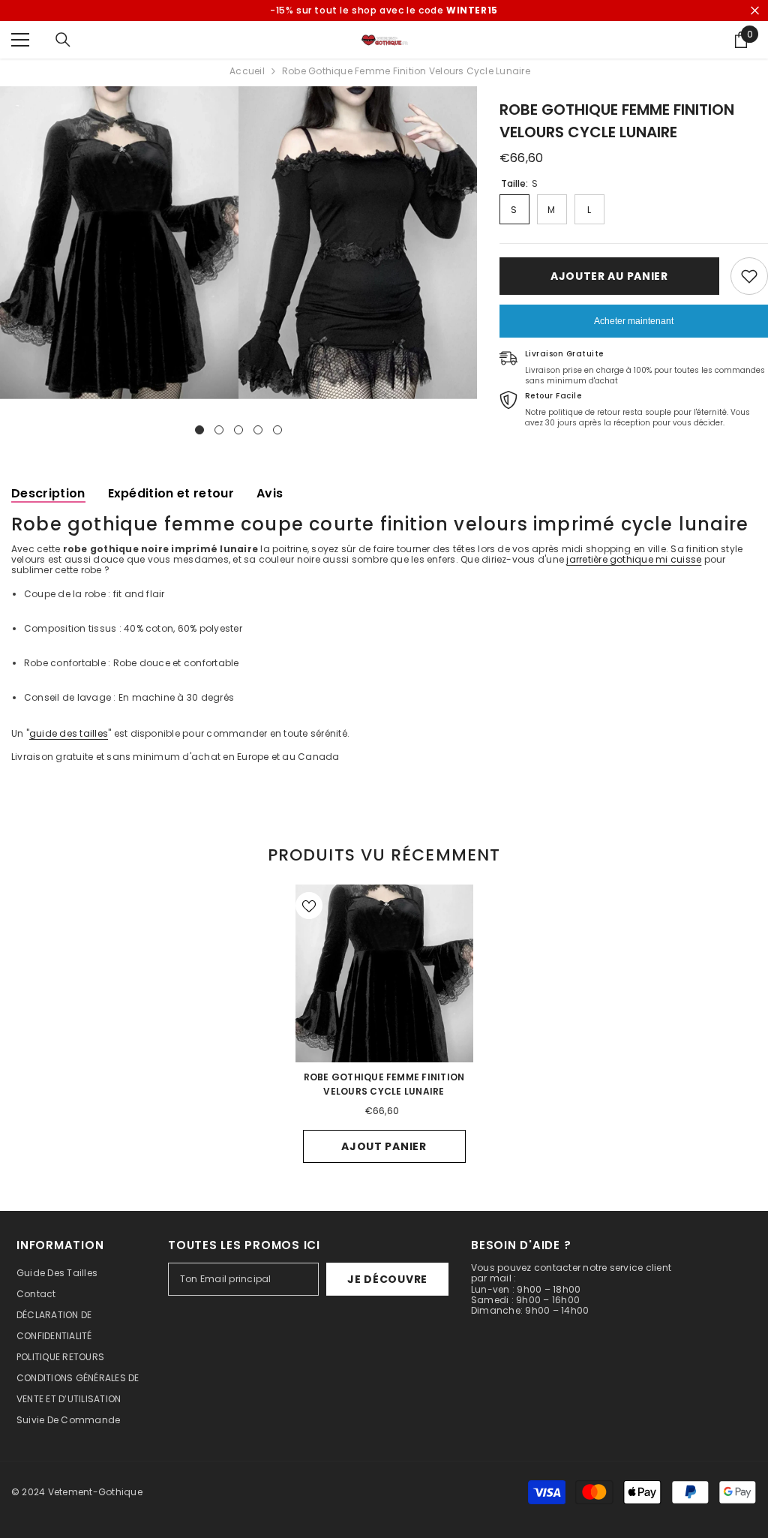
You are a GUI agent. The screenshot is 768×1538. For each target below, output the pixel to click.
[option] (119, 242)
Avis (269, 493)
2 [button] (219, 429)
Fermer (754, 11)
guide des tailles (68, 733)
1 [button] (199, 429)
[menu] (20, 40)
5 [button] (277, 429)
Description (48, 493)
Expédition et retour (171, 493)
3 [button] (238, 429)
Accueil (247, 71)
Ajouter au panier (609, 276)
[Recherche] (63, 40)
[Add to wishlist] (749, 276)
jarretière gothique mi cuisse (633, 559)
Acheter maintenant (634, 321)
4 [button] (258, 429)
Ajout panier (383, 1146)
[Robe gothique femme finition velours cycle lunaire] (384, 973)
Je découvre (387, 1279)
